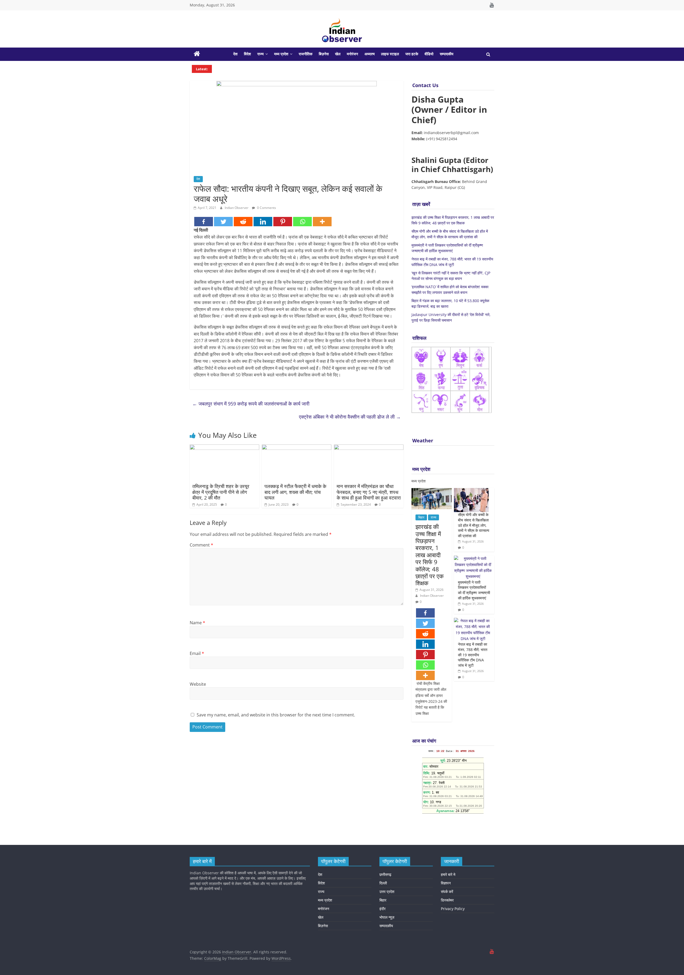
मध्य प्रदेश (281, 53)
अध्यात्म (369, 53)
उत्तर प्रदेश (386, 891)
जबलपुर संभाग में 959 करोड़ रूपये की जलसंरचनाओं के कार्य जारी (250, 403)
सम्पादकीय (446, 53)
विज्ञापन (446, 883)
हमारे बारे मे (448, 874)
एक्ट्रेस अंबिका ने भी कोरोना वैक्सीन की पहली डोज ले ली (350, 417)
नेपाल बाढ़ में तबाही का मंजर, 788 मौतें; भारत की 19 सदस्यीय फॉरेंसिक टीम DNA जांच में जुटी (472, 655)
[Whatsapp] (302, 221)
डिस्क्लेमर (447, 900)
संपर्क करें (447, 891)
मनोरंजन (352, 53)
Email (197, 653)
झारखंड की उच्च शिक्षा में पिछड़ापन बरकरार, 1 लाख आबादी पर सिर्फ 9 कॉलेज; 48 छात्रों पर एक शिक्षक (429, 554)
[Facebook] (203, 221)
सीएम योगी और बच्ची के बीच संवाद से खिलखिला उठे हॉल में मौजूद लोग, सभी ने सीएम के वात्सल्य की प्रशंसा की (473, 525)
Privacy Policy (453, 908)
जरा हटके (411, 53)
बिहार (421, 517)
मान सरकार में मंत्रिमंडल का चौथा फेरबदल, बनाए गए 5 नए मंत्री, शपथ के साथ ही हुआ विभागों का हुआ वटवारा (369, 492)
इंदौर (382, 908)
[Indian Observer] (197, 54)
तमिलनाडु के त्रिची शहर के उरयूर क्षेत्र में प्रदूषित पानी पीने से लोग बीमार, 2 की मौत (220, 492)
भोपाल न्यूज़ (386, 917)
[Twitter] (223, 221)
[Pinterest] (282, 221)
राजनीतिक (305, 53)
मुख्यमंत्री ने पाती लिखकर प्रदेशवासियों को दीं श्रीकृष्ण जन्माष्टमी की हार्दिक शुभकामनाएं (474, 590)
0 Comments (266, 207)
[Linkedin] (263, 221)
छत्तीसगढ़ (385, 874)
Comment (201, 545)
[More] (322, 221)
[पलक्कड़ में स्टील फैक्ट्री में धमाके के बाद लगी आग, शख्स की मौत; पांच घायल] (296, 448)
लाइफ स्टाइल (390, 53)
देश (235, 53)
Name (197, 623)
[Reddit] (243, 221)
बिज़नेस (324, 53)
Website (198, 684)
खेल (337, 53)
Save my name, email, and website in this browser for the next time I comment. (276, 715)
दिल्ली (383, 883)
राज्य (260, 53)
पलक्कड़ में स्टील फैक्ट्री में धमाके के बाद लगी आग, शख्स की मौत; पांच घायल (295, 492)
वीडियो (429, 53)
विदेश (247, 53)
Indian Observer (237, 207)
